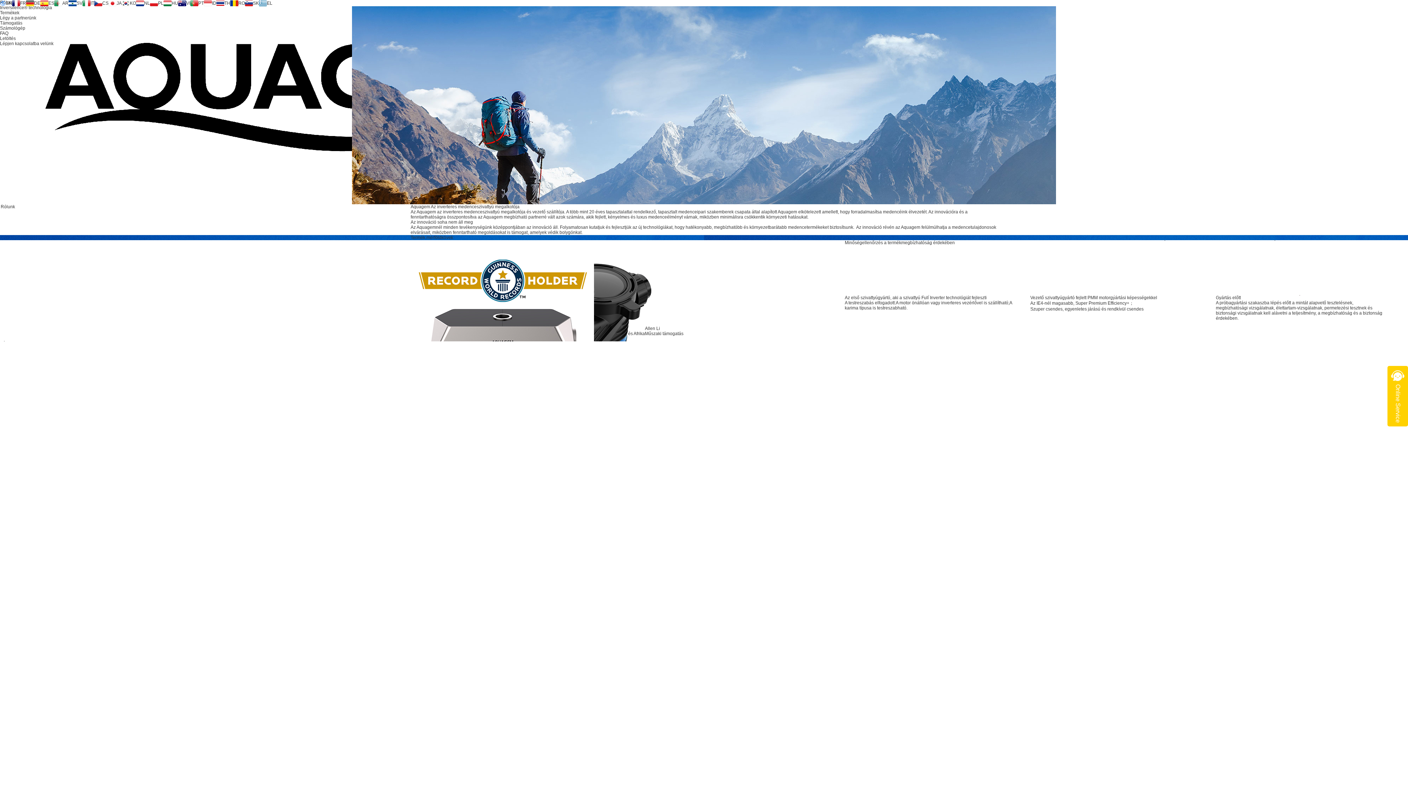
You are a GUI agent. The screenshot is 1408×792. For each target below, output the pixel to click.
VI (188, 3)
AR (65, 3)
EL (269, 3)
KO (133, 3)
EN (9, 3)
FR (23, 3)
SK (256, 3)
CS (105, 3)
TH (227, 3)
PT (201, 3)
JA (119, 3)
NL (147, 3)
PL (161, 3)
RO (241, 3)
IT (92, 3)
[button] (1220, 267)
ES (51, 3)
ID (214, 3)
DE (37, 3)
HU (175, 3)
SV (79, 3)
